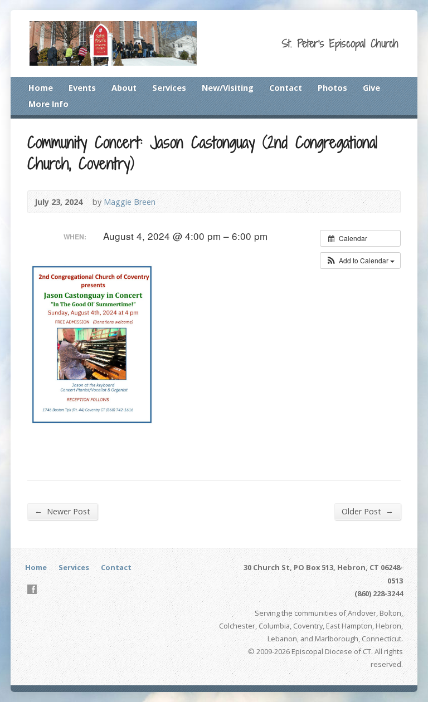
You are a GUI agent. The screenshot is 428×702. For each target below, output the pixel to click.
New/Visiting (228, 87)
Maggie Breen (129, 202)
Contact (285, 87)
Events (82, 87)
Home (40, 87)
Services (169, 87)
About (124, 87)
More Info (48, 104)
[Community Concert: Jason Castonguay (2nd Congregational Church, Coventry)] (99, 433)
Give (371, 87)
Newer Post (62, 511)
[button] (360, 260)
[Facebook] (32, 589)
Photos (332, 87)
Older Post (367, 511)
